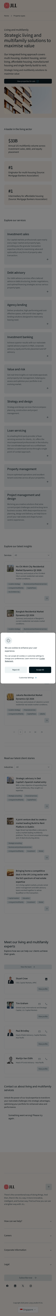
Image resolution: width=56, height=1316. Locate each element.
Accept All (40, 670)
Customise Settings (28, 677)
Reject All (16, 670)
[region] (28, 658)
